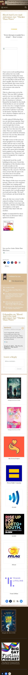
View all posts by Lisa (18, 281)
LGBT (20, 295)
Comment (19, 368)
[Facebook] (7, 601)
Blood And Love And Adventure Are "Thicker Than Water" (14, 308)
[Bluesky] (21, 601)
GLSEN (14, 536)
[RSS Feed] (17, 601)
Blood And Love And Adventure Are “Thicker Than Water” (14, 17)
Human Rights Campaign (14, 483)
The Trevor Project (14, 458)
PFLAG (14, 564)
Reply (22, 328)
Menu (5, 7)
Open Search (25, 7)
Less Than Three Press (11, 295)
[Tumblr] (10, 601)
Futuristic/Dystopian (18, 293)
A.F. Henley (8, 290)
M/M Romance (9, 296)
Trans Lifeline (14, 593)
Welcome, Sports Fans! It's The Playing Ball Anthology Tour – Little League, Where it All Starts (14, 303)
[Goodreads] (14, 601)
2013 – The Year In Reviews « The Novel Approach (13, 347)
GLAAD (14, 507)
